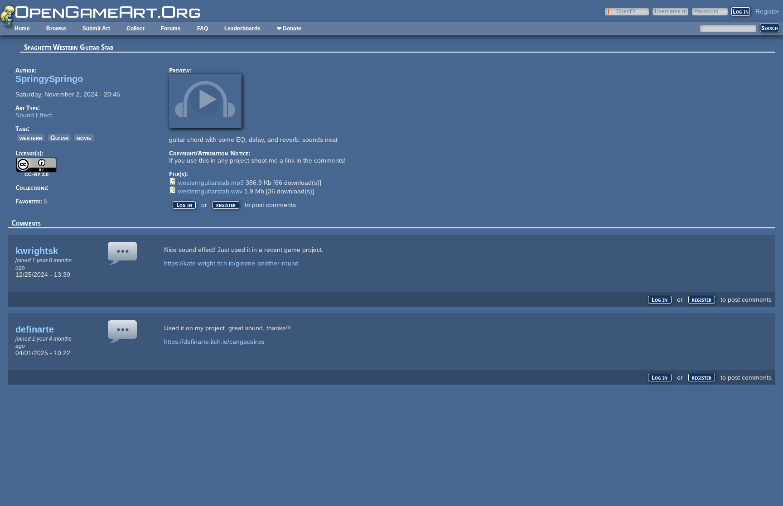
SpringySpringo (49, 79)
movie (84, 137)
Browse (56, 28)
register (226, 205)
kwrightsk (36, 251)
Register (767, 11)
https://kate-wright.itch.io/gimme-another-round (231, 263)
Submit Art (96, 28)
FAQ (202, 28)
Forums (171, 28)
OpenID (625, 11)
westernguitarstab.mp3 (211, 182)
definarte (34, 329)
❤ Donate (289, 28)
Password (706, 11)
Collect (135, 28)
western (30, 137)
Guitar (59, 137)
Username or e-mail (671, 11)
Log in (184, 205)
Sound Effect (33, 115)
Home (22, 28)
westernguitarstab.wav (210, 191)
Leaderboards (242, 28)
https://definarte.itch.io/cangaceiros (214, 341)
